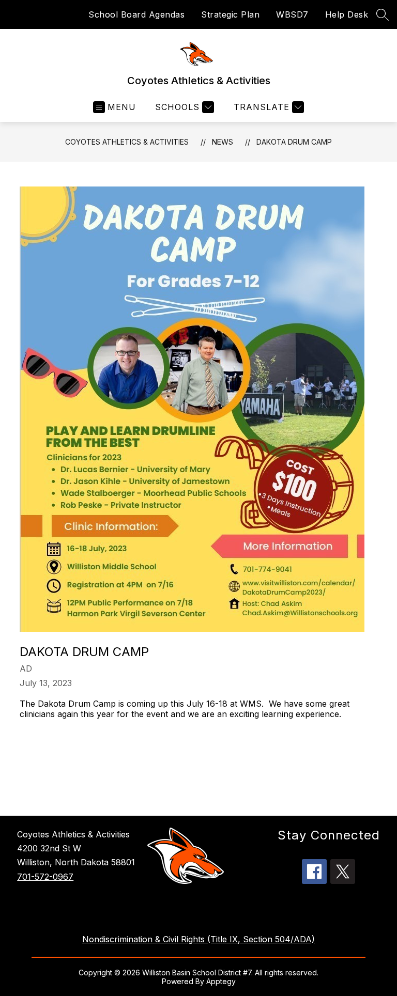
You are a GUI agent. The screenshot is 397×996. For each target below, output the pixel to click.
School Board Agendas (136, 14)
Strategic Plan (230, 14)
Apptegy (221, 981)
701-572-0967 (45, 877)
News (222, 141)
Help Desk (347, 14)
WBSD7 (292, 14)
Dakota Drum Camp (294, 141)
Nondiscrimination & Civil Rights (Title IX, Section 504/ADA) (198, 939)
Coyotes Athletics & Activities (127, 141)
